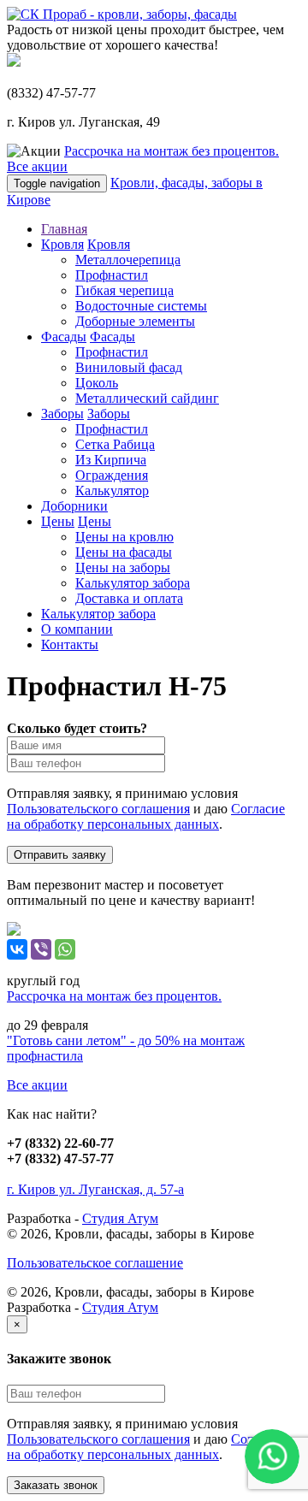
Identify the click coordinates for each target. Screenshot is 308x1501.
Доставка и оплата (129, 598)
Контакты (69, 644)
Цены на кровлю (124, 536)
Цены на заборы (122, 567)
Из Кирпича (110, 459)
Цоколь (96, 382)
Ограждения (111, 475)
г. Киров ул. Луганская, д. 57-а (95, 1189)
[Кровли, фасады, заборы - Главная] (122, 14)
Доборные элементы (135, 321)
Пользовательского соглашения (98, 808)
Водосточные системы (141, 305)
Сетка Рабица (115, 444)
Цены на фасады (123, 552)
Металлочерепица (128, 259)
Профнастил (111, 275)
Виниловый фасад (128, 367)
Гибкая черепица (124, 290)
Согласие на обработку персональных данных (146, 816)
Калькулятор (112, 490)
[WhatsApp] (65, 949)
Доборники (74, 506)
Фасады (63, 336)
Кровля (62, 244)
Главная (64, 229)
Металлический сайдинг (147, 398)
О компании (77, 629)
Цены (57, 521)
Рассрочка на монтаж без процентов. (171, 151)
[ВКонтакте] (17, 949)
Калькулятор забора (132, 583)
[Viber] (41, 949)
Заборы (62, 413)
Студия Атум (120, 1218)
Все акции (37, 166)
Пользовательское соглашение (95, 1263)
